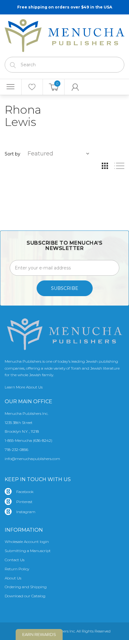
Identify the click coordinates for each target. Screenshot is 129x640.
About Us (13, 578)
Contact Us (14, 559)
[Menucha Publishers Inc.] (64, 34)
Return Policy (17, 569)
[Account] (75, 87)
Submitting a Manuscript (28, 550)
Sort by (12, 154)
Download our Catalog (25, 596)
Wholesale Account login (27, 541)
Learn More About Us (24, 387)
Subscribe (64, 288)
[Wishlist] (32, 87)
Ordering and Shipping (26, 586)
